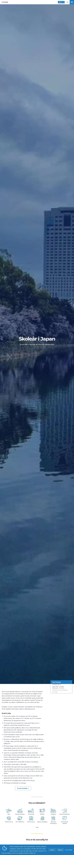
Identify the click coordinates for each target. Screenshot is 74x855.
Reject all (60, 850)
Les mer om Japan (22, 788)
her (34, 780)
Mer (37, 827)
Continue (52, 850)
